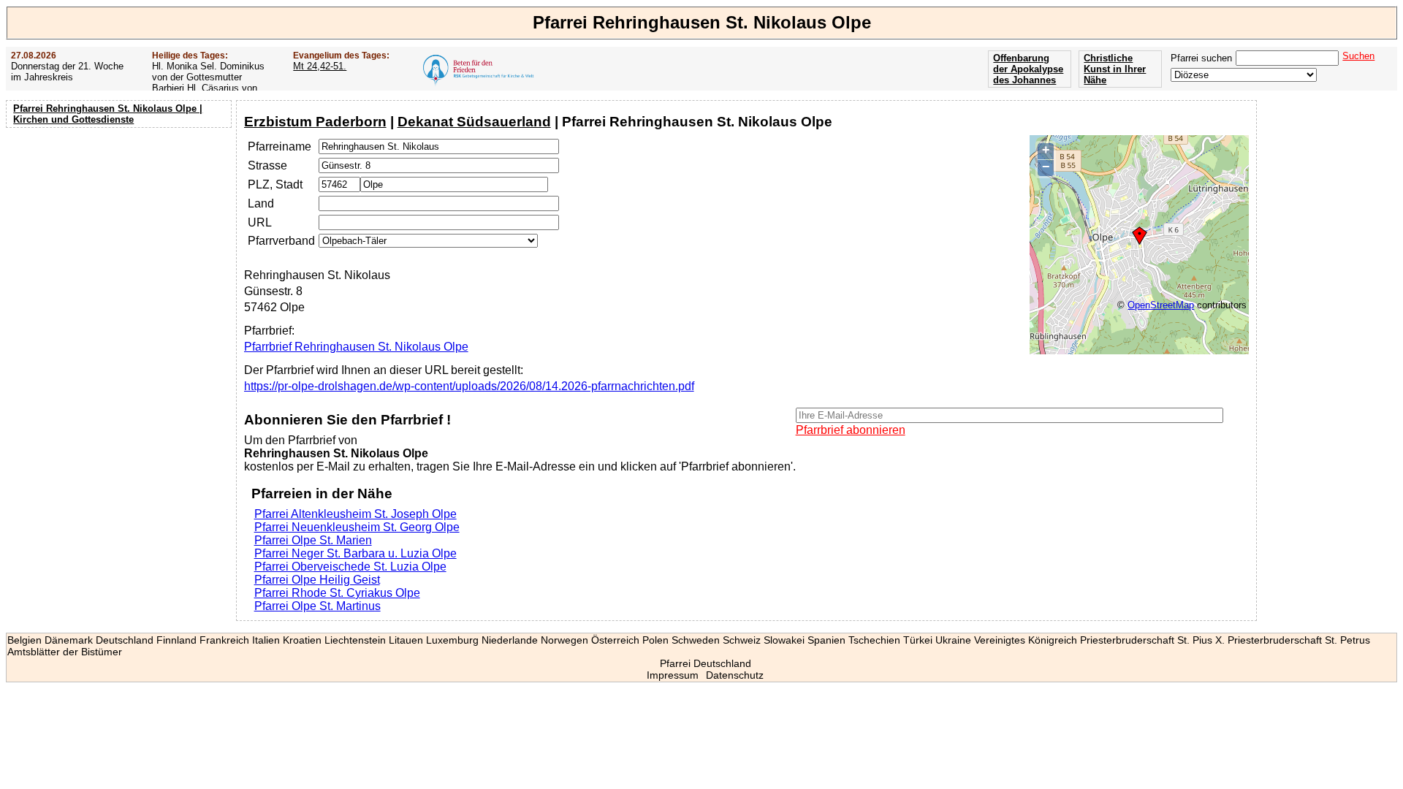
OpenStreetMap (1161, 305)
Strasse (267, 165)
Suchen (1358, 55)
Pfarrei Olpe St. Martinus (317, 606)
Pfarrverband (281, 241)
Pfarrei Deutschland (705, 663)
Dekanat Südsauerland (474, 121)
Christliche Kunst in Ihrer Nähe (1115, 69)
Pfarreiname (279, 146)
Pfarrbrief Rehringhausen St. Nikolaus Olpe (356, 346)
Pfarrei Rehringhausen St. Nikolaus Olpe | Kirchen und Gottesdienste (107, 114)
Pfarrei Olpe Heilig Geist (317, 579)
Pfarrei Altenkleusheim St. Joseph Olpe (355, 514)
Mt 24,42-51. (319, 66)
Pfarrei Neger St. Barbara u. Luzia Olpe (355, 553)
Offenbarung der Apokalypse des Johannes (1028, 69)
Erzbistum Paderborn (315, 121)
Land (261, 203)
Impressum (673, 675)
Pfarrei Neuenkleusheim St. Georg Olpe (357, 527)
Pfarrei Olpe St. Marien (313, 540)
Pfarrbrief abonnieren (850, 430)
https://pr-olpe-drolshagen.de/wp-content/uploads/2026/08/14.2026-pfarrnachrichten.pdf (469, 386)
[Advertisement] (120, 226)
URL (260, 222)
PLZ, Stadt (275, 184)
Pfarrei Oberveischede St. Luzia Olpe (350, 566)
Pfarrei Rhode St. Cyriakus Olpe (337, 593)
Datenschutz (735, 675)
